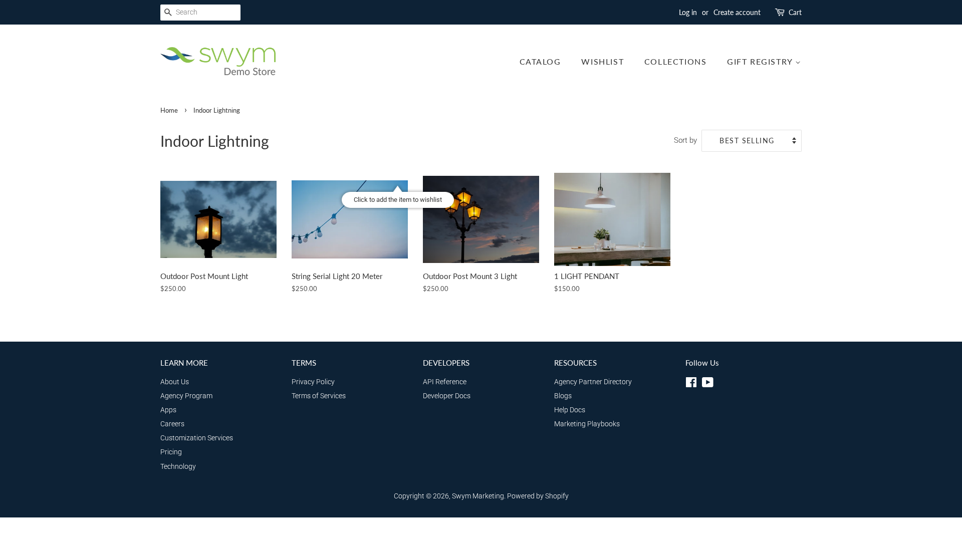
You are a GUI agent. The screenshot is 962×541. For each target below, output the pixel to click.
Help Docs (569, 410)
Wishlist (602, 61)
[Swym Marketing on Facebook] (691, 384)
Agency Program (186, 396)
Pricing (171, 452)
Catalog (540, 61)
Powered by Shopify (538, 496)
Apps (168, 410)
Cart (795, 12)
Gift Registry (761, 61)
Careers (172, 424)
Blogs (563, 396)
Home (169, 110)
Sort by (685, 140)
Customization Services (196, 438)
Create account (737, 12)
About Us (174, 382)
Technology (178, 466)
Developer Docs (446, 396)
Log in (688, 12)
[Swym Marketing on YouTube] (707, 384)
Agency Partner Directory (593, 382)
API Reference (444, 382)
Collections (675, 61)
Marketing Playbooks (587, 424)
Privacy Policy (313, 382)
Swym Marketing (478, 496)
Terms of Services (319, 396)
